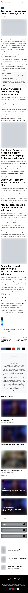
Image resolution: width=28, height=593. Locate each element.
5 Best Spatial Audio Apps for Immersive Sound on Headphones (13, 419)
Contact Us (20, 582)
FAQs (4, 85)
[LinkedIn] (14, 321)
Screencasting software (7, 331)
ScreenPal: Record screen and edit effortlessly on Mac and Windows (14, 83)
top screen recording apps (20, 163)
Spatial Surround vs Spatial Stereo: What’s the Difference (13, 445)
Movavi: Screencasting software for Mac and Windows (13, 81)
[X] (14, 319)
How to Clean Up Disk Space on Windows (17, 558)
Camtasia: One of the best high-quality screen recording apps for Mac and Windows (13, 78)
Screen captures (6, 329)
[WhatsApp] (14, 323)
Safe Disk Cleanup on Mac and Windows (11, 470)
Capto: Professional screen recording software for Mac (13, 75)
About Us (6, 582)
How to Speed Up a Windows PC (14, 566)
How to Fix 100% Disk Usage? (14, 549)
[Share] (14, 325)
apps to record (12, 97)
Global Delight (14, 363)
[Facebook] (14, 317)
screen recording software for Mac (10, 93)
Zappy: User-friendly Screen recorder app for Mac (12, 79)
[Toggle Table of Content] (24, 74)
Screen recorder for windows (18, 329)
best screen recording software (8, 66)
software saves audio (6, 312)
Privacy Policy (13, 582)
